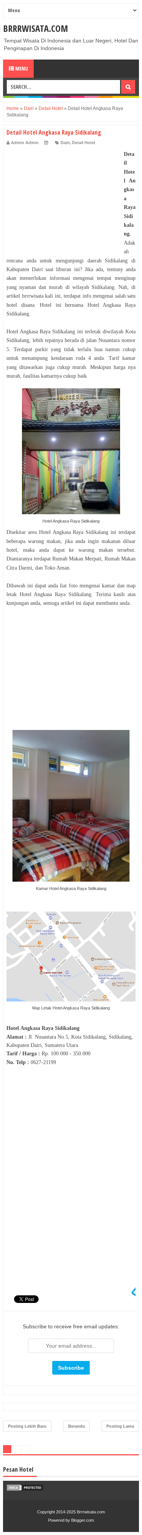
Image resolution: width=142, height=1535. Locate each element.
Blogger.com (82, 1520)
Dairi (65, 142)
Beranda (76, 1426)
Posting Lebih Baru (27, 1426)
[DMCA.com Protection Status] (25, 1489)
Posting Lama (120, 1426)
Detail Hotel (83, 142)
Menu (21, 68)
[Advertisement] (63, 197)
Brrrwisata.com (35, 28)
